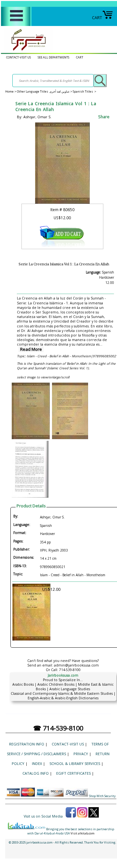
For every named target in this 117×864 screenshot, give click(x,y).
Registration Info (26, 744)
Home (9, 91)
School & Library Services (74, 763)
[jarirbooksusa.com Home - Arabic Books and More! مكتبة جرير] (27, 50)
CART (97, 17)
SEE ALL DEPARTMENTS (53, 57)
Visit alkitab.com (83, 833)
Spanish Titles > (84, 91)
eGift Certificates (73, 773)
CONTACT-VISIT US (18, 57)
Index (37, 763)
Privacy (80, 753)
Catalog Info (35, 773)
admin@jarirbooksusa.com (76, 665)
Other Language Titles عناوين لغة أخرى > (45, 91)
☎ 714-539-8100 (58, 728)
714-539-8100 (70, 669)
